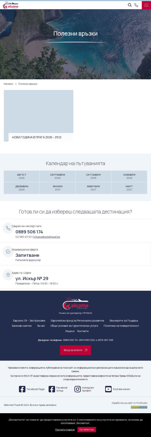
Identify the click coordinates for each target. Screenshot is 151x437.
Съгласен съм (87, 429)
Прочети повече (65, 429)
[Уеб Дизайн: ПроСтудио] (129, 407)
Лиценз (70, 331)
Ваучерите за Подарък (124, 320)
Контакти (83, 331)
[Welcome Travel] (10, 5)
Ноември (129, 176)
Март (129, 188)
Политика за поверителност (121, 325)
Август (22, 176)
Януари (57, 188)
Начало (8, 83)
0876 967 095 (105, 340)
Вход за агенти (73, 350)
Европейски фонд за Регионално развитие (77, 320)
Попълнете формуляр (28, 260)
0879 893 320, (87, 340)
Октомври (93, 176)
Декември (21, 188)
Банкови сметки (22, 325)
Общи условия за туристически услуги (74, 325)
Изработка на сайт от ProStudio (129, 403)
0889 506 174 (29, 232)
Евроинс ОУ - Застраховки (29, 320)
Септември (57, 176)
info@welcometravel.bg (46, 237)
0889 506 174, (70, 340)
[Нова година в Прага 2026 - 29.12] (38, 116)
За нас (41, 325)
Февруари (93, 188)
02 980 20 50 (23, 237)
